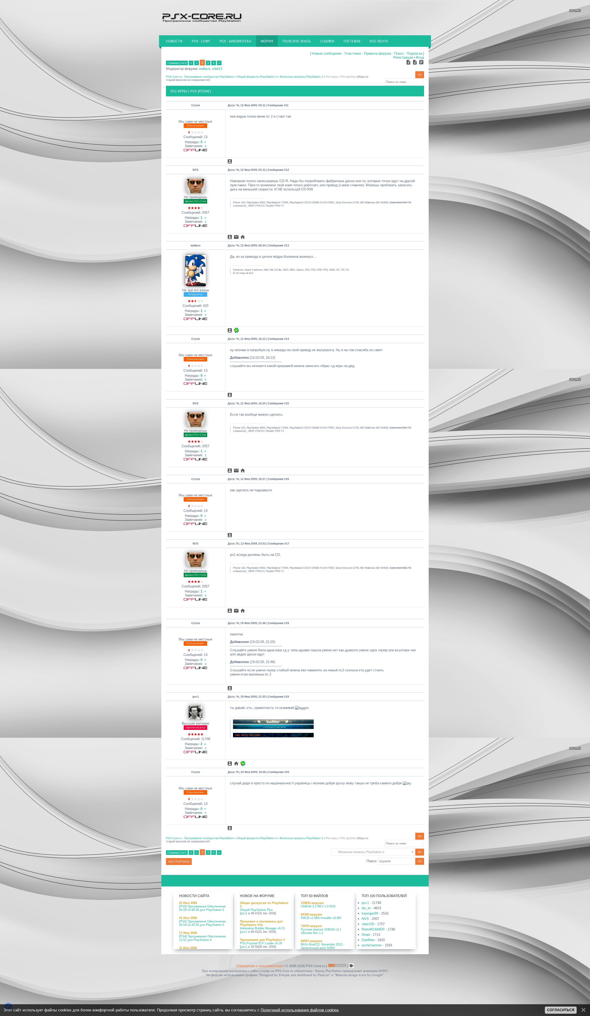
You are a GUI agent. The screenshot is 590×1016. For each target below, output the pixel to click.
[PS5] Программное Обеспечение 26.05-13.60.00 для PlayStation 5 (202, 908)
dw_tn (366, 908)
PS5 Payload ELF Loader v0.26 (261, 943)
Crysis (195, 105)
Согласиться (560, 1010)
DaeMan (368, 940)
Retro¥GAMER (373, 929)
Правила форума (377, 53)
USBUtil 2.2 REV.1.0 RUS (318, 906)
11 (287, 105)
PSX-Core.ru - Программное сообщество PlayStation (200, 76)
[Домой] (201, 17)
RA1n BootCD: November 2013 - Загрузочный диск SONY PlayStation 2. (322, 948)
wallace (204, 69)
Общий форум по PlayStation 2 (257, 76)
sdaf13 (217, 69)
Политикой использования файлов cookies (300, 1010)
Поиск (399, 53)
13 (287, 245)
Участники (352, 53)
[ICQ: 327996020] (243, 763)
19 (287, 696)
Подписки (414, 53)
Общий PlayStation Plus (256, 910)
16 (287, 479)
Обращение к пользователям (259, 966)
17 (287, 543)
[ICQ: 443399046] (236, 330)
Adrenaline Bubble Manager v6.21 (262, 928)
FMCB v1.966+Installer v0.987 (321, 918)
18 (287, 623)
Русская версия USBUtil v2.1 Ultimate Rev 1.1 (321, 931)
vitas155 (368, 924)
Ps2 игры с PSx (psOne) (341, 76)
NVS (195, 170)
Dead (366, 934)
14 (287, 339)
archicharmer (372, 945)
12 (287, 170)
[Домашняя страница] (242, 237)
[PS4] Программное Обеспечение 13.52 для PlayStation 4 (202, 938)
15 (287, 403)
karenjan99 (370, 913)
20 (287, 772)
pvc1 (195, 696)
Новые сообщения (326, 53)
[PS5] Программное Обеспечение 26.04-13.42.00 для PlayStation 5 (202, 923)
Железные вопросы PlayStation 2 (301, 76)
